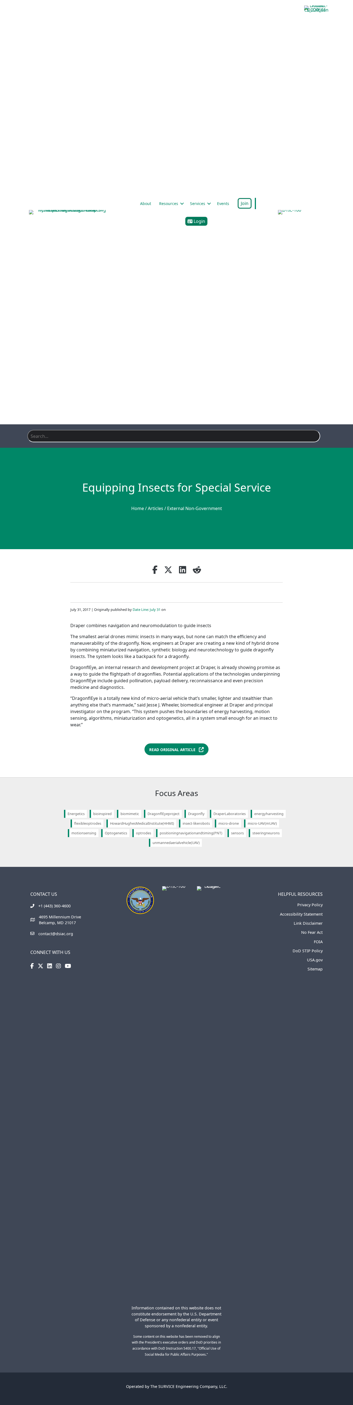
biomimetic (130, 813)
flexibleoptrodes (87, 823)
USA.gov (315, 959)
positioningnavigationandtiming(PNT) (191, 832)
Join (244, 203)
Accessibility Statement (301, 914)
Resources (168, 203)
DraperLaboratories (229, 813)
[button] (182, 203)
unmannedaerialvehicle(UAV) (176, 842)
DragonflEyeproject (164, 813)
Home (137, 508)
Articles (155, 508)
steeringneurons (266, 832)
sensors (237, 832)
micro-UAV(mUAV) (262, 823)
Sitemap (315, 969)
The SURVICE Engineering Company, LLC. (188, 1386)
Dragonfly (196, 813)
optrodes (143, 832)
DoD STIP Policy (308, 950)
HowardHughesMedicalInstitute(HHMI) (142, 823)
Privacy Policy (310, 904)
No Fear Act (312, 932)
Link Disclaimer (308, 923)
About (145, 203)
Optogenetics (116, 832)
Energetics (76, 813)
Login (198, 221)
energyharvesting (269, 813)
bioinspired (102, 813)
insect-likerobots (196, 823)
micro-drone (228, 823)
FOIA (318, 941)
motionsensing (83, 832)
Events (223, 203)
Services (197, 203)
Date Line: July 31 (147, 609)
